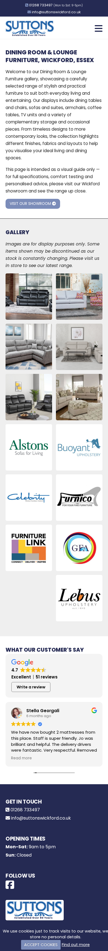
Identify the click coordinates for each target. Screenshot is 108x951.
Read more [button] (21, 758)
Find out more (76, 944)
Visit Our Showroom (31, 203)
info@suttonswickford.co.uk (56, 12)
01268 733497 (41, 5)
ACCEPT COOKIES (41, 944)
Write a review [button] (31, 687)
